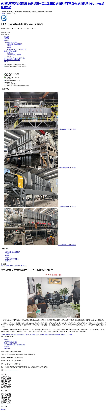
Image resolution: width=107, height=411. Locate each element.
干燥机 (9, 47)
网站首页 (6, 37)
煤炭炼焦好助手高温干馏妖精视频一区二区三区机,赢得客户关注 (20, 334)
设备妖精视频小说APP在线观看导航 (14, 58)
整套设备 (8, 257)
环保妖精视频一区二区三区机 (67, 245)
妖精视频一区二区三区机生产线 (16, 49)
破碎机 (9, 46)
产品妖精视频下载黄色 (10, 42)
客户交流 (10, 56)
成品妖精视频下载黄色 (14, 54)
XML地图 (7, 348)
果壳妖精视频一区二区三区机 (67, 129)
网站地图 (3, 409)
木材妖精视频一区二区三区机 (67, 206)
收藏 (3, 13)
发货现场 (10, 53)
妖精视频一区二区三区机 (14, 44)
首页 (2, 265)
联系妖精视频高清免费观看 (12, 60)
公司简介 (6, 38)
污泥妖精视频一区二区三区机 (67, 167)
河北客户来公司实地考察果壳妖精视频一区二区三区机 (56, 334)
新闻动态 (6, 40)
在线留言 (6, 61)
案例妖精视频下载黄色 (10, 51)
